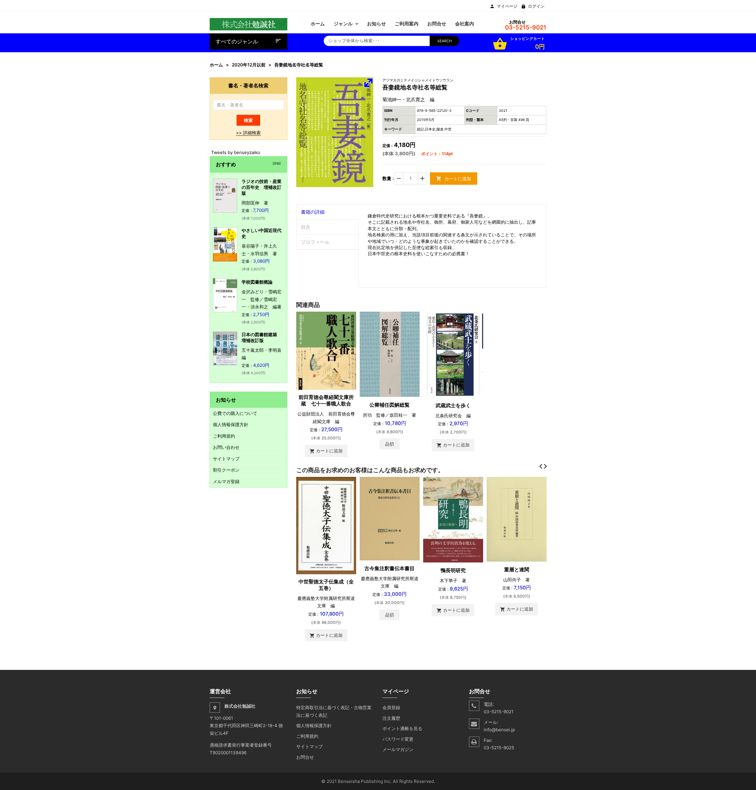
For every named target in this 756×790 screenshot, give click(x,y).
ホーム (216, 65)
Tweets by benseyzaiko (235, 152)
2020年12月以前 (248, 65)
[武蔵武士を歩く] (453, 354)
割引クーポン (226, 470)
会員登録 (391, 707)
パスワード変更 (397, 739)
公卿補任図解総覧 (389, 405)
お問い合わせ (226, 447)
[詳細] (276, 163)
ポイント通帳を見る (402, 728)
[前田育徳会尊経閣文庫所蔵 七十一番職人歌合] (326, 350)
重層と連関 (516, 570)
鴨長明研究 (453, 570)
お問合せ (305, 757)
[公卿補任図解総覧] (390, 354)
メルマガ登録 (226, 481)
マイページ (507, 6)
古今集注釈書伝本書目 (389, 568)
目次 (305, 227)
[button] (368, 82)
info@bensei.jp (499, 729)
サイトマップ (226, 459)
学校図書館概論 (257, 282)
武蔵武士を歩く (453, 405)
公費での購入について (235, 413)
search (444, 41)
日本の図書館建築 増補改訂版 (261, 337)
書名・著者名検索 (248, 85)
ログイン (536, 6)
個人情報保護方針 (230, 424)
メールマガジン (397, 749)
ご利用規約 (224, 436)
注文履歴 (391, 718)
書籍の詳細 (313, 212)
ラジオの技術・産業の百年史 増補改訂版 (261, 187)
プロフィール (315, 242)
